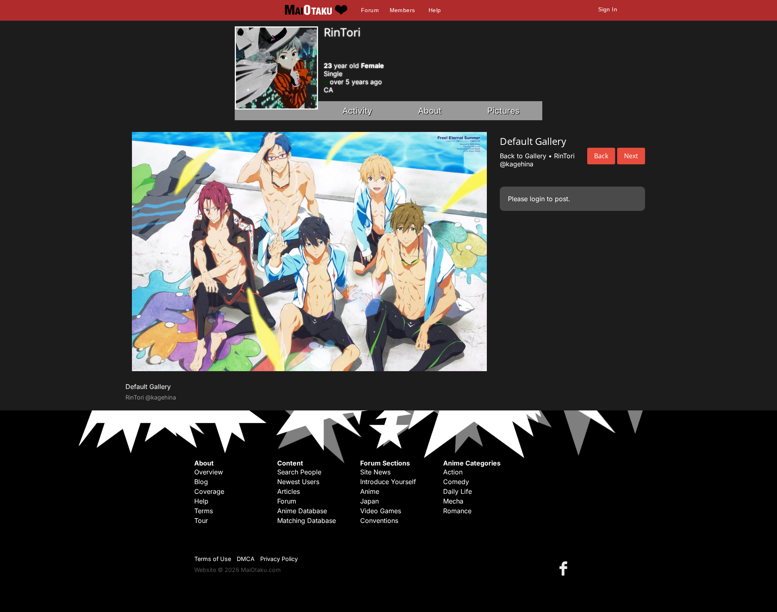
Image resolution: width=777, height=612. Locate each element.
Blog (201, 482)
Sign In (607, 9)
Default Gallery (148, 386)
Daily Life (457, 491)
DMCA (246, 558)
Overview (208, 472)
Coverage (209, 491)
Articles (288, 491)
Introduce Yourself (388, 482)
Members (402, 10)
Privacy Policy (279, 558)
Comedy (456, 482)
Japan (369, 501)
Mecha (453, 501)
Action (453, 472)
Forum (370, 10)
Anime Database (302, 511)
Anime (369, 491)
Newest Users (298, 482)
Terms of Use (212, 558)
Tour (201, 520)
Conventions (379, 520)
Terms (203, 511)
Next (631, 155)
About (430, 111)
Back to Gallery (523, 156)
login (537, 199)
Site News (375, 472)
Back (601, 155)
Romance (457, 511)
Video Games (380, 511)
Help (435, 10)
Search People (299, 472)
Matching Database (306, 520)
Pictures (503, 111)
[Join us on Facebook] (565, 568)
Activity (357, 111)
